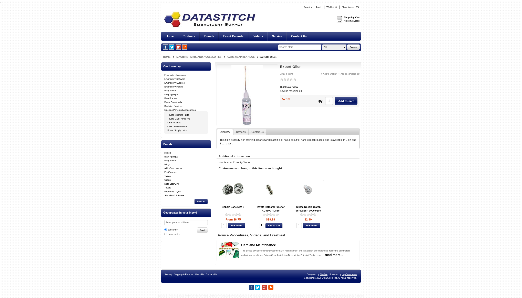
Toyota (167, 187)
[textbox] (299, 47)
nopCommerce (349, 274)
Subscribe (173, 229)
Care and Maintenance (258, 245)
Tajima (167, 176)
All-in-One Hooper (173, 168)
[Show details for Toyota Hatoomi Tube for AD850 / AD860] (270, 189)
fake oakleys (254, 296)
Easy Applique (171, 94)
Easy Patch (170, 90)
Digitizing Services (173, 106)
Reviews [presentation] (241, 132)
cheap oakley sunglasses (233, 296)
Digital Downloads (173, 102)
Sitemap (168, 274)
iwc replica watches (327, 296)
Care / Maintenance (177, 126)
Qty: (321, 101)
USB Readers (174, 122)
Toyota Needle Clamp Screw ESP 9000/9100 (308, 209)
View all (201, 201)
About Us (199, 274)
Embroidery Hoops (173, 86)
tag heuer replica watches (276, 296)
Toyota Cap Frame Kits (178, 118)
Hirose (167, 153)
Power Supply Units (177, 130)
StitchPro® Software (174, 195)
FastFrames (170, 172)
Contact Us (211, 274)
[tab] (225, 132)
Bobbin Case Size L (233, 207)
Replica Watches (184, 296)
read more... (334, 255)
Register (308, 7)
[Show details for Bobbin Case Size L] (233, 189)
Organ (167, 180)
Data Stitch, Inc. (172, 184)
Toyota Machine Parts (178, 115)
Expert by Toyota (172, 191)
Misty (167, 164)
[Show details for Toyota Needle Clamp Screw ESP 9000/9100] (308, 189)
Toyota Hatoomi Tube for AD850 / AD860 (271, 209)
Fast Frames (170, 98)
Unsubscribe (174, 234)
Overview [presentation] (225, 132)
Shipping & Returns (183, 274)
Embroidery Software (174, 79)
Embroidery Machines (175, 75)
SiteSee (323, 274)
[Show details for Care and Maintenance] (229, 257)
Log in (319, 7)
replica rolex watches (206, 296)
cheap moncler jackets (303, 296)
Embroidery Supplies (174, 83)
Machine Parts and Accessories (180, 110)
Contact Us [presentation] (257, 132)
